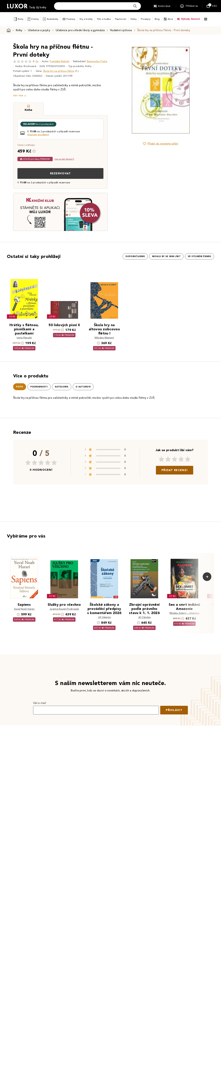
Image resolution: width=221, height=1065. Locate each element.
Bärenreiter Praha (97, 61)
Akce (170, 19)
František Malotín (59, 61)
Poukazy (70, 19)
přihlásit (174, 710)
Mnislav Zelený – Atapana (184, 613)
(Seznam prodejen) (38, 134)
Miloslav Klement (104, 337)
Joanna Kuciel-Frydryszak (64, 608)
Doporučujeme (135, 256)
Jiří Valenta (104, 617)
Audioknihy (52, 19)
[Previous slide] (121, 90)
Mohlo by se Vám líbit (166, 256)
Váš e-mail (39, 703)
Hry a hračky (86, 19)
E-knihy (35, 19)
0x (37, 61)
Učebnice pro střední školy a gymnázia (80, 30)
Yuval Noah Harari (24, 608)
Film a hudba (104, 19)
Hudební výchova (121, 30)
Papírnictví (120, 19)
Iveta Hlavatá (24, 337)
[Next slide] (199, 90)
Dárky (134, 19)
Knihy (20, 19)
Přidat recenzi (174, 470)
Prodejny (145, 19)
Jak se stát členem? (64, 159)
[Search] (135, 6)
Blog (157, 19)
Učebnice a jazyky (39, 30)
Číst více (18, 96)
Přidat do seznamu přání (162, 143)
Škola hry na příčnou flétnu (58, 71)
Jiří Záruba (144, 617)
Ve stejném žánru (199, 256)
